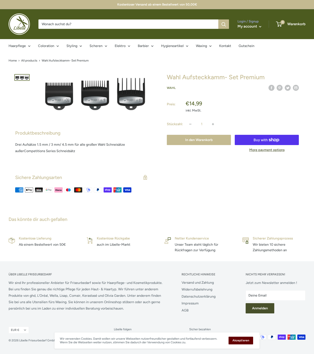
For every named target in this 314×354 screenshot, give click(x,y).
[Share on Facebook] (271, 87)
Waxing (201, 46)
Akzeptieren (240, 340)
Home (13, 60)
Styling (71, 46)
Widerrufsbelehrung (197, 289)
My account (248, 26)
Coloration (46, 46)
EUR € (15, 330)
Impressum (190, 303)
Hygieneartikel (172, 46)
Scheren (96, 46)
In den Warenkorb (199, 140)
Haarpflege (17, 46)
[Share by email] (296, 87)
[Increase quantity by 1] (212, 124)
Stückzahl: (175, 124)
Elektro (120, 46)
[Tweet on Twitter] (288, 87)
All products (29, 60)
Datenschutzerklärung (199, 296)
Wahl (171, 88)
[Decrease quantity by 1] (190, 124)
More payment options (267, 150)
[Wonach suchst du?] (223, 24)
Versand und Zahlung (198, 283)
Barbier (143, 46)
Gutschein (246, 46)
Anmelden (260, 308)
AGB (185, 310)
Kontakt (225, 46)
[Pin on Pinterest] (280, 87)
